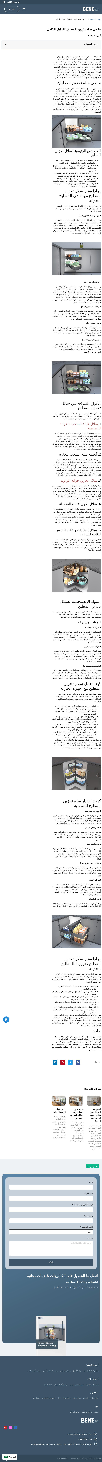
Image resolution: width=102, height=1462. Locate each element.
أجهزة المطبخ (92, 1364)
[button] (24, 9)
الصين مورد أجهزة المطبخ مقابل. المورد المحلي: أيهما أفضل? (95, 1115)
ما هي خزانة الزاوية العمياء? (59, 1111)
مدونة (92, 19)
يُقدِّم (51, 1262)
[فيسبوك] (15, 1427)
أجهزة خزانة (92, 1378)
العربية (13, 1457)
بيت (98, 19)
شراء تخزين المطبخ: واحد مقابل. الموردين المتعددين (76, 1114)
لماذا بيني (94, 1392)
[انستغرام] (10, 1427)
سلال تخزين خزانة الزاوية (79, 480)
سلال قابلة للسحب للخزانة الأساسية (80, 426)
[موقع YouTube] (5, 1427)
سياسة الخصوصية (62, 1458)
